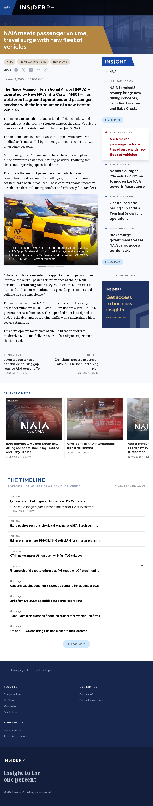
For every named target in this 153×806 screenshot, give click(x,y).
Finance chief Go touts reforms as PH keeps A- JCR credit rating (54, 570)
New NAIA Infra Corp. (33, 61)
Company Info (12, 694)
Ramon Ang (60, 61)
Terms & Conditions (16, 736)
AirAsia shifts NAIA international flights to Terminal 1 (91, 446)
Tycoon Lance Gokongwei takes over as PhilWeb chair (47, 501)
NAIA (10, 61)
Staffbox (9, 700)
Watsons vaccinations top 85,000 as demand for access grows (54, 586)
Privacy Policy (12, 730)
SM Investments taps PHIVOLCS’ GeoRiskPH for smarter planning (54, 540)
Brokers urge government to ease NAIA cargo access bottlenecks (126, 242)
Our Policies (11, 712)
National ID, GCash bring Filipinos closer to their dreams (48, 631)
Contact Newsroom (91, 700)
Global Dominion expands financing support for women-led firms (54, 616)
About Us (11, 687)
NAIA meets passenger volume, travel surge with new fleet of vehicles (128, 147)
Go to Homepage (14, 670)
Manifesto (10, 706)
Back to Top (42, 670)
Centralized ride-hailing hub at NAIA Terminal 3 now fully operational (126, 211)
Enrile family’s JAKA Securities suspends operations (45, 601)
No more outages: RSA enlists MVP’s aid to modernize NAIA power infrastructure (127, 179)
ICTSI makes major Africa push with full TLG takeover (46, 555)
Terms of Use (14, 722)
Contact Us (88, 687)
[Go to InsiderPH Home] (37, 7)
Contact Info (86, 694)
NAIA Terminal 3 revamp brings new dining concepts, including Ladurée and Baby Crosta (125, 97)
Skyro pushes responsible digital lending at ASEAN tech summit (53, 525)
